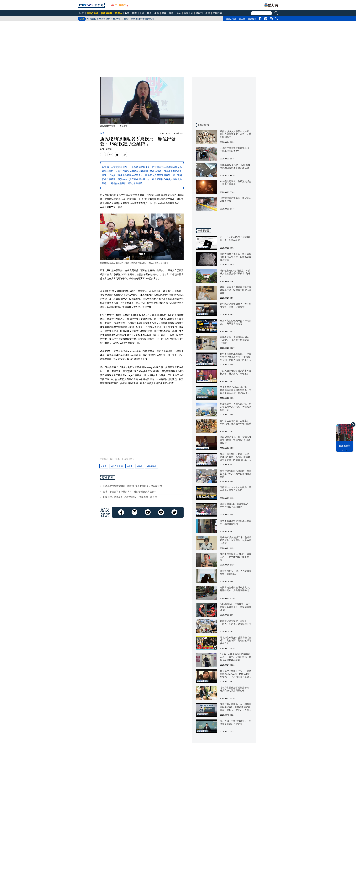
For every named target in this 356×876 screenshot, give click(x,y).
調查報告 (188, 13)
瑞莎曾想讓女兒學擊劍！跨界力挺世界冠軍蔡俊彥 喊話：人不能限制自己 (125, 18)
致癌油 (118, 13)
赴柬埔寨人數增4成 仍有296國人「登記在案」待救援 (130, 497)
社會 (149, 13)
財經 (142, 13)
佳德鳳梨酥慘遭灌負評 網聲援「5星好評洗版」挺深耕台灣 (132, 485)
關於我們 (252, 18)
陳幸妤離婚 (92, 13)
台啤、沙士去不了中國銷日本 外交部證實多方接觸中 (129, 491)
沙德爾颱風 (107, 13)
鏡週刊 (199, 13)
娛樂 (171, 13)
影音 (81, 13)
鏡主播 (242, 18)
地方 (178, 13)
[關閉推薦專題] (353, 424)
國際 (134, 13)
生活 (156, 13)
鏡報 (207, 13)
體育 (164, 13)
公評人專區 (231, 18)
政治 (127, 13)
